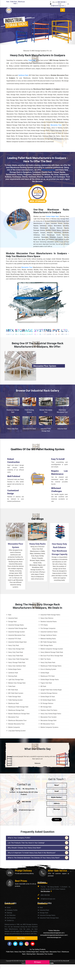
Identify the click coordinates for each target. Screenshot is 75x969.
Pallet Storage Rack (48, 170)
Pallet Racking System (29, 411)
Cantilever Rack (23, 75)
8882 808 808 (61, 2)
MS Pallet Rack (13, 690)
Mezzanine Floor (26, 267)
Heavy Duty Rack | (20, 952)
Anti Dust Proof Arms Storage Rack (51, 656)
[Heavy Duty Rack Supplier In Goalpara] (13, 420)
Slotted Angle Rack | (32, 952)
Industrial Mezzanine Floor (16, 635)
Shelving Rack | (31, 954)
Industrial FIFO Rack (29, 429)
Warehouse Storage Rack (12, 411)
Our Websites (11, 915)
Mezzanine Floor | (55, 952)
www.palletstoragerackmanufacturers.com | (54, 935)
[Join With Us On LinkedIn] (21, 944)
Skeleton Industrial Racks (48, 621)
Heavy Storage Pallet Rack (16, 662)
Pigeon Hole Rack (46, 683)
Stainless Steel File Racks (48, 710)
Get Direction (45, 891)
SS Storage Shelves (46, 703)
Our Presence (11, 918)
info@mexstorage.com (57, 5)
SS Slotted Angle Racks (48, 700)
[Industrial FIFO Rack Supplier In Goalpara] (29, 420)
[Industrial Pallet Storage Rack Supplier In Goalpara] (46, 420)
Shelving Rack (12, 676)
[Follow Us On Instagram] (27, 944)
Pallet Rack (14, 1)
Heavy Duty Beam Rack (47, 662)
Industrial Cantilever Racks (48, 632)
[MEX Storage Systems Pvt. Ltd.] (9, 10)
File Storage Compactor (48, 628)
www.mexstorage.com (54, 937)
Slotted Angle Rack (52, 216)
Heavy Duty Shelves (46, 618)
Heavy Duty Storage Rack (16, 649)
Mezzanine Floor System (44, 366)
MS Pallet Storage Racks (48, 642)
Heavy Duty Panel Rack (15, 652)
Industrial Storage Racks (16, 625)
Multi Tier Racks (45, 659)
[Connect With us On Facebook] (9, 944)
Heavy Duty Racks (37, 544)
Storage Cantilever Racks (48, 635)
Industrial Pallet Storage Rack (46, 430)
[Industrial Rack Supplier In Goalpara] (62, 420)
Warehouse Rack (13, 703)
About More (21, 938)
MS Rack (43, 686)
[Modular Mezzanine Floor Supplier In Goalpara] (46, 401)
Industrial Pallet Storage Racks (50, 615)
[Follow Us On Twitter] (15, 944)
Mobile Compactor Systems (49, 727)
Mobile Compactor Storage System (51, 649)
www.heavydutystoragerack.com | (54, 933)
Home (8, 907)
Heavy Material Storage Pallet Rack (51, 652)
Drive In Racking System (48, 669)
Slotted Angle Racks (14, 669)
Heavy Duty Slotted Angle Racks (50, 714)
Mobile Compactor (14, 727)
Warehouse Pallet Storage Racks (50, 666)
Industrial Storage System (16, 632)
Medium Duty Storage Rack (17, 683)
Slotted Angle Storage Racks (49, 679)
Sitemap (9, 913)
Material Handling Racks (48, 638)
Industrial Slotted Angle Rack (17, 642)
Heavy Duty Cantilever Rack (17, 666)
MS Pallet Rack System (15, 693)
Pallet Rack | (10, 952)
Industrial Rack (62, 429)
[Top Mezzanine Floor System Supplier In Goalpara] (20, 366)
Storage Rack (12, 621)
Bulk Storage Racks (46, 645)
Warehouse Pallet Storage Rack (18, 707)
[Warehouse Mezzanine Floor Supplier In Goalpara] (62, 401)
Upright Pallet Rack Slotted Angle (51, 690)
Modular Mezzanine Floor (45, 411)
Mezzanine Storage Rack (48, 720)
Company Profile (11, 910)
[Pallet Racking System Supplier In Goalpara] (29, 401)
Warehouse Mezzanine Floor (62, 411)
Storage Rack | (44, 952)
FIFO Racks (44, 625)
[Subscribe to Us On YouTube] (32, 944)
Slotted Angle (44, 673)
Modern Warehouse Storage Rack (19, 714)
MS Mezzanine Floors (47, 724)
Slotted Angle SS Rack (47, 696)
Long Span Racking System (17, 731)
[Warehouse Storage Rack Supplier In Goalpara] (13, 401)
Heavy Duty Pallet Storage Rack (18, 659)
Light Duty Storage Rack (16, 679)
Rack (7, 1)
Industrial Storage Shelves (48, 693)
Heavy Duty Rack (12, 429)
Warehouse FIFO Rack (47, 676)
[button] (5, 29)
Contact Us (10, 920)
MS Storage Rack (45, 707)
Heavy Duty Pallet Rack (15, 656)
